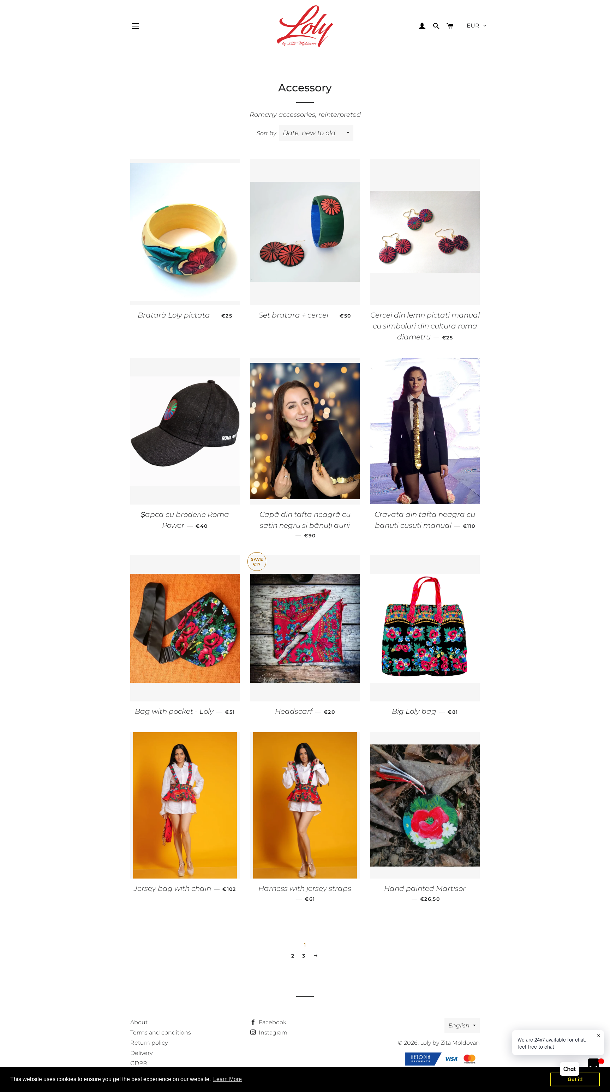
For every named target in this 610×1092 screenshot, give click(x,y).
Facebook (271, 1022)
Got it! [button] (575, 1079)
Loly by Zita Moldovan (450, 1042)
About (139, 1022)
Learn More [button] (227, 1079)
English (459, 1025)
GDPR (138, 1063)
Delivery (141, 1053)
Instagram (272, 1032)
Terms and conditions (160, 1032)
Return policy (149, 1042)
